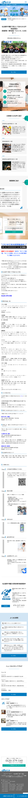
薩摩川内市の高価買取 (20, 784)
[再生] (3, 247)
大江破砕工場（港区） (6, 433)
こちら (21, 396)
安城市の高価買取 (12, 788)
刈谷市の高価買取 (5, 788)
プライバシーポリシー (8, 773)
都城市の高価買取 (5, 784)
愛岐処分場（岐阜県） (6, 446)
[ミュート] (21, 247)
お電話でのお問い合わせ (7, 796)
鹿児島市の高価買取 (12, 785)
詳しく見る (13, 72)
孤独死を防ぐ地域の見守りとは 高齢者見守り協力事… (12, 675)
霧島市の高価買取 (12, 784)
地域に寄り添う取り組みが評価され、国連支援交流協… (13, 685)
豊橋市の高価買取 (19, 788)
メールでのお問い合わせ (21, 796)
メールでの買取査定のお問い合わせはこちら (15, 765)
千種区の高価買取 (5, 781)
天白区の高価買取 (5, 791)
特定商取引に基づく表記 (18, 773)
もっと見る (13, 655)
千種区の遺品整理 (12, 781)
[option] (17, 19)
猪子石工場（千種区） (6, 416)
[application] (14, 247)
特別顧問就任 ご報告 (6, 689)
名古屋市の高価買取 (20, 785)
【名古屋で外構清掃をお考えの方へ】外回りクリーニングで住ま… (16, 19)
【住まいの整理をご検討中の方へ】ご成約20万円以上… (13, 680)
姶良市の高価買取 (5, 785)
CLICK (14, 232)
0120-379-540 (6, 296)
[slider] (24, 247)
